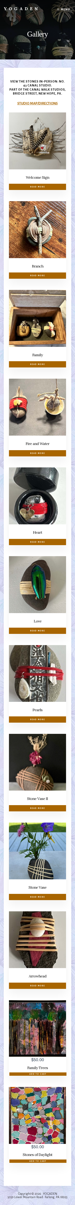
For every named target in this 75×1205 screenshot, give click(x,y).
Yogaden (22, 8)
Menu (65, 9)
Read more (37, 187)
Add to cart (37, 1074)
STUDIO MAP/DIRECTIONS (37, 103)
